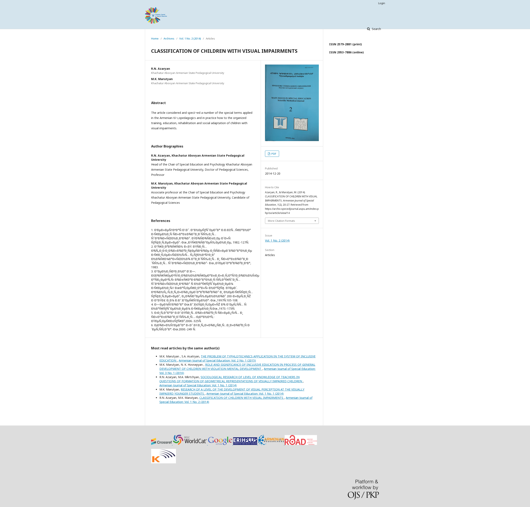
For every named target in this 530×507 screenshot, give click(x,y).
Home (155, 38)
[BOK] (271, 444)
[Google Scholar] (220, 444)
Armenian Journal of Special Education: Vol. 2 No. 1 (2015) (217, 360)
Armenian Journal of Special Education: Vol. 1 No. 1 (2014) (198, 385)
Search (376, 29)
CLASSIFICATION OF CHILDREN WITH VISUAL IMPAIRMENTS (241, 398)
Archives (169, 38)
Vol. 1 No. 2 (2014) (190, 38)
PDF (273, 154)
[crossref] (162, 444)
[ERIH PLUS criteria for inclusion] (245, 444)
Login (381, 3)
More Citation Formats (281, 221)
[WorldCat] (190, 444)
